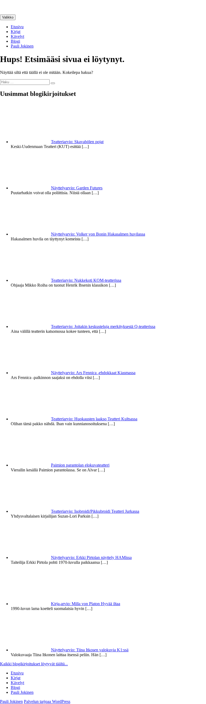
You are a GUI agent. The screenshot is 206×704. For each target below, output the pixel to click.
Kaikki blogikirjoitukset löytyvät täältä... (34, 664)
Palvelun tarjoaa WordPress (47, 701)
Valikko (7, 17)
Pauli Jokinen (22, 46)
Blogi (15, 41)
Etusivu (17, 26)
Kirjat (15, 31)
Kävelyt (17, 36)
